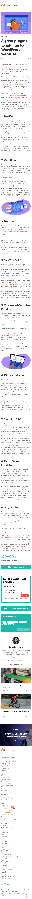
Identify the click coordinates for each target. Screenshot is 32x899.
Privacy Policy (17, 893)
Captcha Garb (15, 286)
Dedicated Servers (6, 783)
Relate (3, 842)
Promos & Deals (5, 851)
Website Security (7, 807)
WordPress (4, 36)
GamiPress (9, 181)
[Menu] (30, 5)
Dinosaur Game (16, 405)
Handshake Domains (8, 761)
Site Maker (4, 790)
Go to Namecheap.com (8, 876)
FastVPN (6, 812)
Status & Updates (6, 878)
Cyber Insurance (7, 814)
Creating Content (6, 853)
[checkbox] (3, 590)
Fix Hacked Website (8, 809)
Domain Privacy (5, 805)
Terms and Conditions (6, 893)
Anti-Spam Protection (8, 820)
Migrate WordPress (6, 799)
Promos (3, 871)
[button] (26, 5)
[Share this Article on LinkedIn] (9, 556)
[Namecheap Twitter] (5, 884)
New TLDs (4, 759)
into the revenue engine (18, 231)
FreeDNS (3, 770)
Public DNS (4, 818)
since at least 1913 (6, 322)
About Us (3, 880)
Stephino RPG (23, 429)
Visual (3, 843)
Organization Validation (7, 827)
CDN (2, 816)
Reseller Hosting (5, 779)
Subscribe (25, 595)
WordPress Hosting (6, 777)
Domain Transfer (7, 757)
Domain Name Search (7, 756)
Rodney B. (5, 687)
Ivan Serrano (6, 58)
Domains (3, 849)
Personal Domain (6, 763)
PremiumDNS (5, 768)
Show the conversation (17, 567)
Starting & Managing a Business (9, 856)
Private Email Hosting (7, 787)
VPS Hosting (4, 781)
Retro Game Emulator (15, 489)
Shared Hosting (5, 776)
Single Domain (5, 832)
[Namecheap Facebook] (2, 884)
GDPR (6, 600)
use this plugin (21, 548)
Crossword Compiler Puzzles (11, 335)
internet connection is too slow (13, 383)
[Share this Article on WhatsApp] (16, 556)
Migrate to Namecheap (7, 785)
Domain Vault (6, 810)
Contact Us (4, 875)
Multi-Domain (5, 836)
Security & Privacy (6, 862)
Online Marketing (6, 854)
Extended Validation (6, 831)
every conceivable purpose (15, 84)
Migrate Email (5, 788)
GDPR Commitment (7, 873)
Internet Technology (6, 864)
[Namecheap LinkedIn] (8, 884)
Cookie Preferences (6, 895)
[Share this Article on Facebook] (3, 556)
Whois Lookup (5, 767)
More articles (11, 660)
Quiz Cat (15, 242)
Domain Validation (6, 829)
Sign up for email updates (8, 869)
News (2, 860)
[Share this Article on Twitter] (6, 556)
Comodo (3, 825)
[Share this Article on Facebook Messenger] (13, 556)
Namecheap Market (6, 765)
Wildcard (3, 834)
